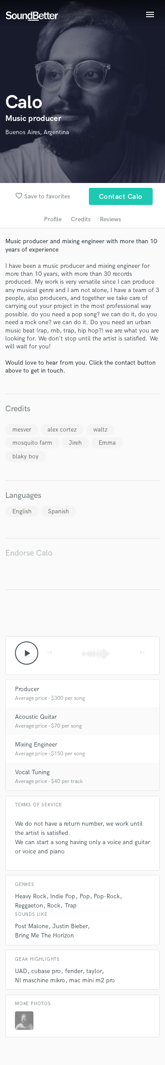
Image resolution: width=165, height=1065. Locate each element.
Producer (27, 689)
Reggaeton (29, 905)
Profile (53, 219)
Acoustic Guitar (36, 717)
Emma (107, 442)
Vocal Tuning (32, 772)
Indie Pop (62, 896)
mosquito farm (32, 442)
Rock (53, 905)
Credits (81, 219)
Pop (85, 896)
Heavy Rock (30, 896)
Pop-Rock (107, 896)
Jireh (75, 442)
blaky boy (25, 456)
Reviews (110, 219)
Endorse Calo (28, 553)
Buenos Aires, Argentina (37, 132)
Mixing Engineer (36, 744)
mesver (21, 429)
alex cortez (62, 429)
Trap (71, 905)
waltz (100, 429)
